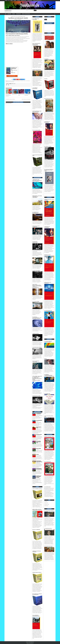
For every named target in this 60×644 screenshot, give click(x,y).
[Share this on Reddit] (19, 79)
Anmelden (45, 501)
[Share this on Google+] (16, 79)
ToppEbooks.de (7, 10)
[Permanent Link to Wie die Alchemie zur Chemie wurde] (34, 469)
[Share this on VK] (20, 79)
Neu (8, 0)
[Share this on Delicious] (24, 79)
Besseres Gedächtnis (36, 529)
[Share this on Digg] (21, 79)
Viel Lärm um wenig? (36, 395)
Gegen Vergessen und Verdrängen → (26, 99)
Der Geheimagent (47, 461)
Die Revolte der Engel (48, 98)
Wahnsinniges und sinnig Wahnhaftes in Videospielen (37, 196)
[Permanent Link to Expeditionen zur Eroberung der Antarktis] (18, 26)
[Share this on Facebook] (14, 79)
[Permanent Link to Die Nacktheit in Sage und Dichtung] (34, 462)
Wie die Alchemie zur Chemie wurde (39, 469)
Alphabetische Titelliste (23, 0)
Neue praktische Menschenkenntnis (36, 615)
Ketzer (45, 358)
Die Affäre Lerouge (47, 146)
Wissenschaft (11, 81)
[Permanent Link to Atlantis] (34, 455)
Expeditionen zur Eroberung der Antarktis (18, 18)
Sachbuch (15, 0)
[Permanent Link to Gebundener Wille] (34, 435)
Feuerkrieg (46, 58)
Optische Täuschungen (36, 69)
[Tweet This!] (13, 79)
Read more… (39, 67)
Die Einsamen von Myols (48, 35)
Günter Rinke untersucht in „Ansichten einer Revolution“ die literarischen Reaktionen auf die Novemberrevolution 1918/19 (37, 379)
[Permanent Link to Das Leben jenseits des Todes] (21, 91)
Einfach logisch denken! (36, 572)
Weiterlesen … (36, 193)
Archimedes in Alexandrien (47, 122)
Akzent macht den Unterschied (35, 361)
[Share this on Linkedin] (23, 79)
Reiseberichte (21, 16)
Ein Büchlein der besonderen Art (35, 212)
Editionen (12, 0)
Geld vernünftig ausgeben (37, 488)
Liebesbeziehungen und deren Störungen (36, 111)
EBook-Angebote (9, 13)
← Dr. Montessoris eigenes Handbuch (10, 99)
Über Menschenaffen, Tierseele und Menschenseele (36, 44)
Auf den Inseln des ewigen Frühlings (49, 200)
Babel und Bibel (38, 448)
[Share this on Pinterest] (17, 79)
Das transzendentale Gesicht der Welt (48, 341)
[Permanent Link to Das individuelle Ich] (34, 421)
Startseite (6, 0)
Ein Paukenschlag (35, 301)
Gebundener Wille (39, 434)
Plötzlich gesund (47, 254)
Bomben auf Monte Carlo (49, 436)
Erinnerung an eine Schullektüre (36, 226)
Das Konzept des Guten (38, 427)
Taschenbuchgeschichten (37, 347)
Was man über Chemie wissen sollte (38, 442)
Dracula (45, 78)
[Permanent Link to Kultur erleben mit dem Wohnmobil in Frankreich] (9, 91)
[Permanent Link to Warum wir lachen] (15, 91)
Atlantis (37, 454)
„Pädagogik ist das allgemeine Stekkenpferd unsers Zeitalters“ (37, 180)
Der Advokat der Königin (49, 510)
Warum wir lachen (14, 94)
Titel (8, 81)
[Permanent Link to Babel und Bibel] (34, 449)
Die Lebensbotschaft (36, 130)
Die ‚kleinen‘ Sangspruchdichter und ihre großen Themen (36, 317)
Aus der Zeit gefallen (36, 270)
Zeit (13, 81)
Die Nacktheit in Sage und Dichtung (39, 461)
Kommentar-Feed (46, 504)
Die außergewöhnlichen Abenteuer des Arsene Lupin (48, 170)
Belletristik (18, 0)
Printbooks (13, 13)
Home (5, 13)
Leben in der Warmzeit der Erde (37, 155)
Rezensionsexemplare (29, 0)
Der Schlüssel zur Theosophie (35, 19)
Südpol (7, 81)
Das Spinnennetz (47, 486)
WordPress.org (46, 505)
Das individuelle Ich (39, 420)
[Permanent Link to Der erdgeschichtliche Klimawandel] (27, 91)
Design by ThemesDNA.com (30, 643)
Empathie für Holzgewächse (35, 242)
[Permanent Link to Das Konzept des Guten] (34, 428)
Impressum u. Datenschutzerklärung (37, 0)
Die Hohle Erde (47, 393)
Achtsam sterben (35, 333)
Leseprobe (19, 16)
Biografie (12, 16)
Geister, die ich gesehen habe (48, 416)
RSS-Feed (16, 19)
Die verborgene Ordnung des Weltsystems (37, 594)
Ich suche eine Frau (48, 528)
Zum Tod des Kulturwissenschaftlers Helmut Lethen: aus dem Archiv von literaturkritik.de (37, 286)
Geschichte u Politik (15, 16)
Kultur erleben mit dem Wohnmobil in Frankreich (8, 95)
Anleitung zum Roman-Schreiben (36, 551)
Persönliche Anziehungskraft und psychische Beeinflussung (49, 375)
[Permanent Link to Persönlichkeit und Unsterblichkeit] (34, 414)
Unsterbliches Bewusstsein (35, 88)
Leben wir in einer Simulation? (47, 283)
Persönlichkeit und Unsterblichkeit (39, 413)
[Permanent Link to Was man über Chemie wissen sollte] (34, 442)
